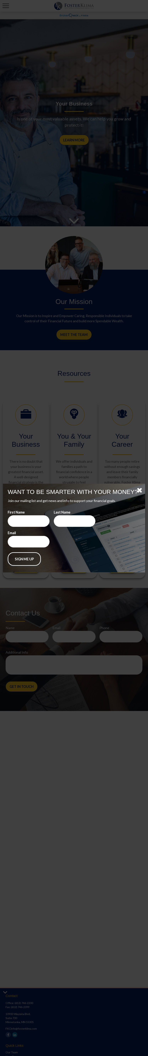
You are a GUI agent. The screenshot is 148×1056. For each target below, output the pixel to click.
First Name (16, 512)
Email (12, 533)
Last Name (62, 512)
